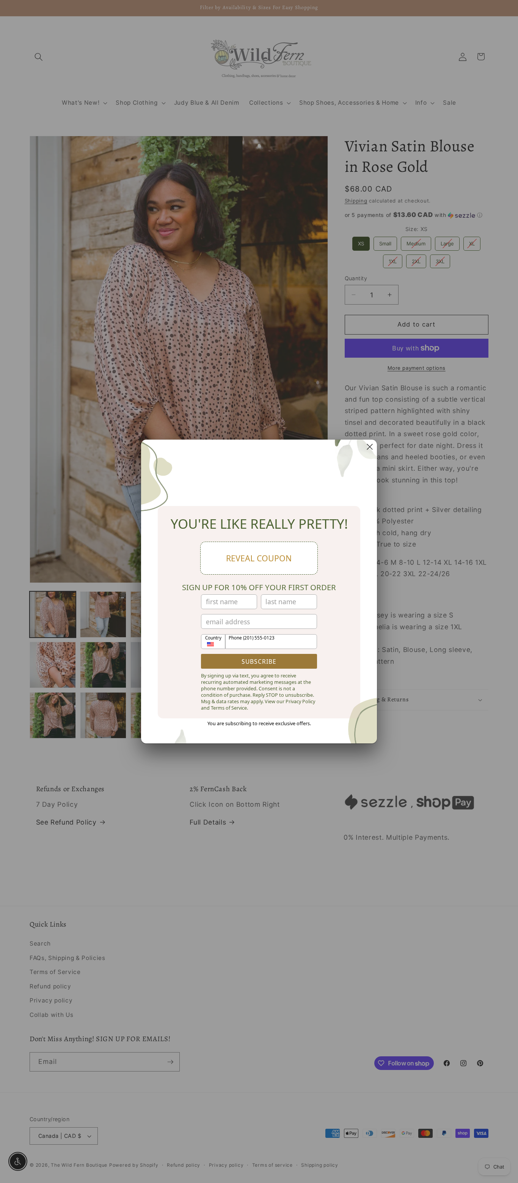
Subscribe (259, 661)
